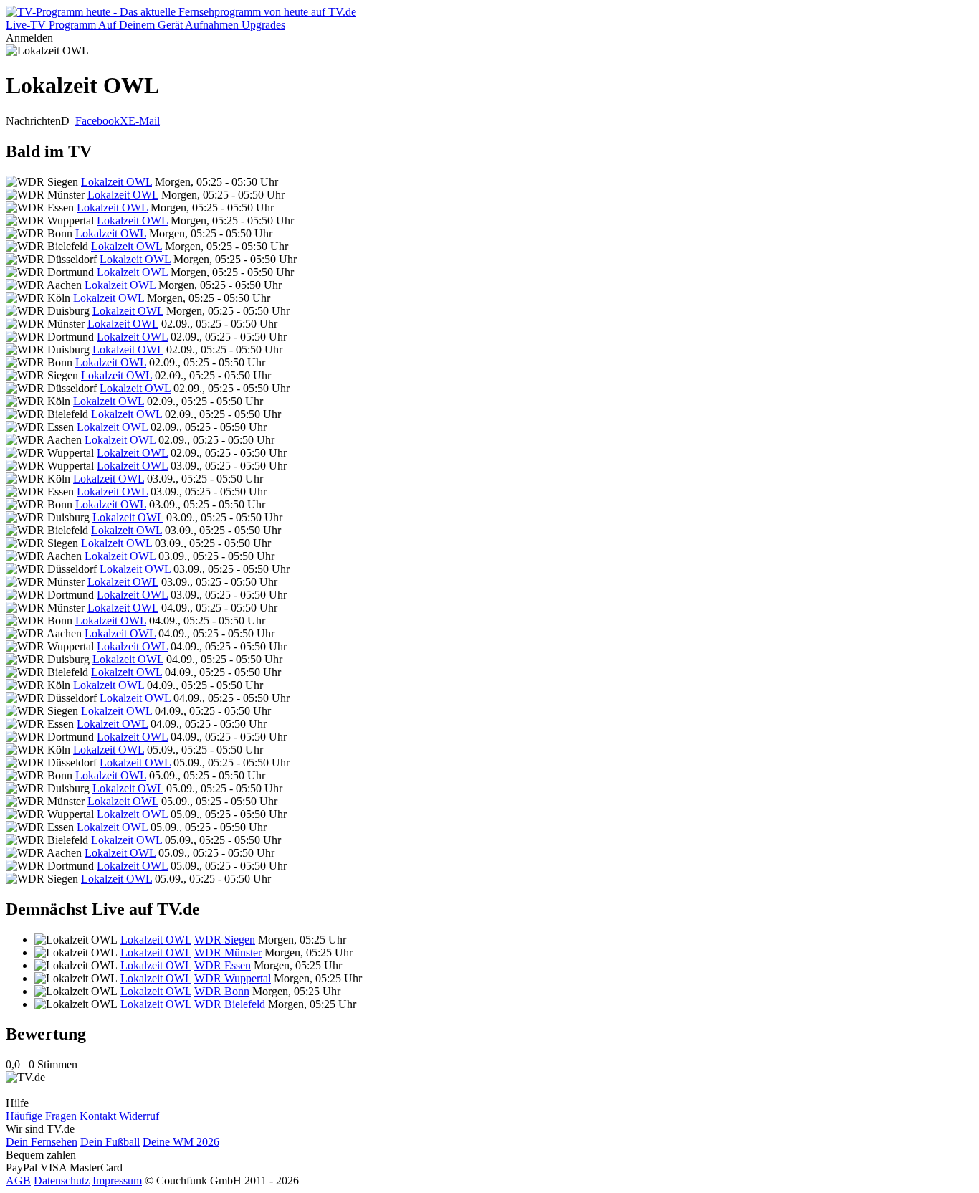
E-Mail (144, 121)
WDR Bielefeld (229, 1004)
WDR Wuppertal (232, 978)
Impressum (117, 1180)
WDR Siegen (224, 939)
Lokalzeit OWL (116, 182)
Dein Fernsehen (41, 1142)
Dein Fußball (110, 1142)
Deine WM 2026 (181, 1142)
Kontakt (98, 1116)
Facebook (97, 121)
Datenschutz (62, 1180)
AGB (18, 1180)
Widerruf (139, 1116)
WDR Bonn (221, 991)
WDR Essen (222, 965)
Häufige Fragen (41, 1116)
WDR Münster (228, 952)
